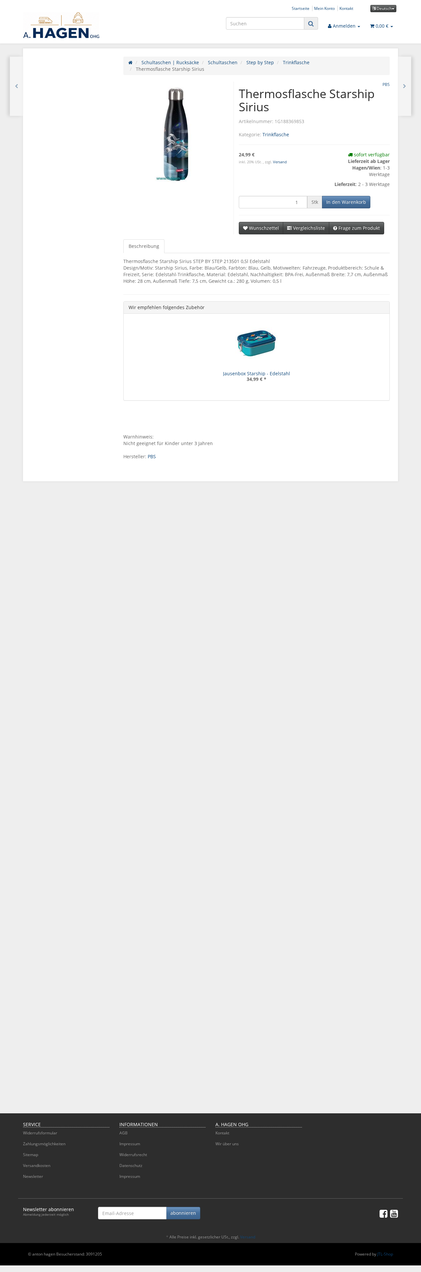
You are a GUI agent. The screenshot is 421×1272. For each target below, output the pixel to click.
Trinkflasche (275, 134)
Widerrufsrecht (133, 1154)
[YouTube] (394, 1213)
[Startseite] (130, 62)
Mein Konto (324, 8)
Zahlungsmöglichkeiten (44, 1144)
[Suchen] (311, 23)
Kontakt (346, 8)
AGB (123, 1133)
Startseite (301, 8)
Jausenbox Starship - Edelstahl (256, 373)
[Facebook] (383, 1213)
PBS (152, 456)
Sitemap (30, 1154)
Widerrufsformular (40, 1133)
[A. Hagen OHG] (82, 25)
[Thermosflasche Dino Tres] (404, 86)
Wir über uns (227, 1144)
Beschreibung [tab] (144, 246)
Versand (280, 162)
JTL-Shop (385, 1254)
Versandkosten (36, 1165)
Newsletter (33, 1176)
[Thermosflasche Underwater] (16, 86)
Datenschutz (130, 1165)
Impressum (129, 1144)
